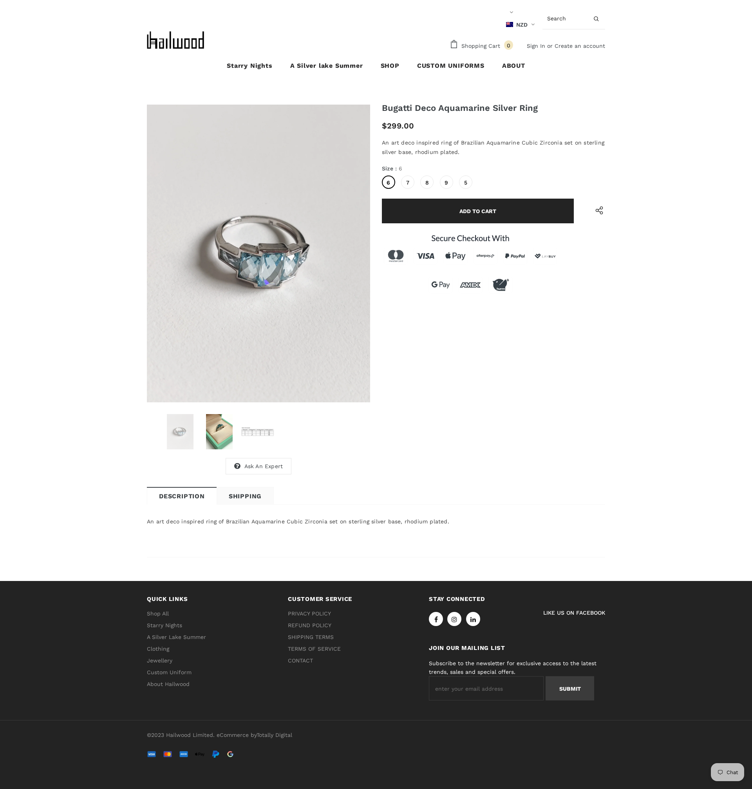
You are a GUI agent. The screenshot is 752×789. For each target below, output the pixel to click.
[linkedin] (473, 619)
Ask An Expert (263, 466)
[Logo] (176, 40)
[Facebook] (436, 619)
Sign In (537, 46)
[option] (258, 253)
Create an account (580, 46)
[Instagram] (454, 619)
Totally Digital (274, 735)
